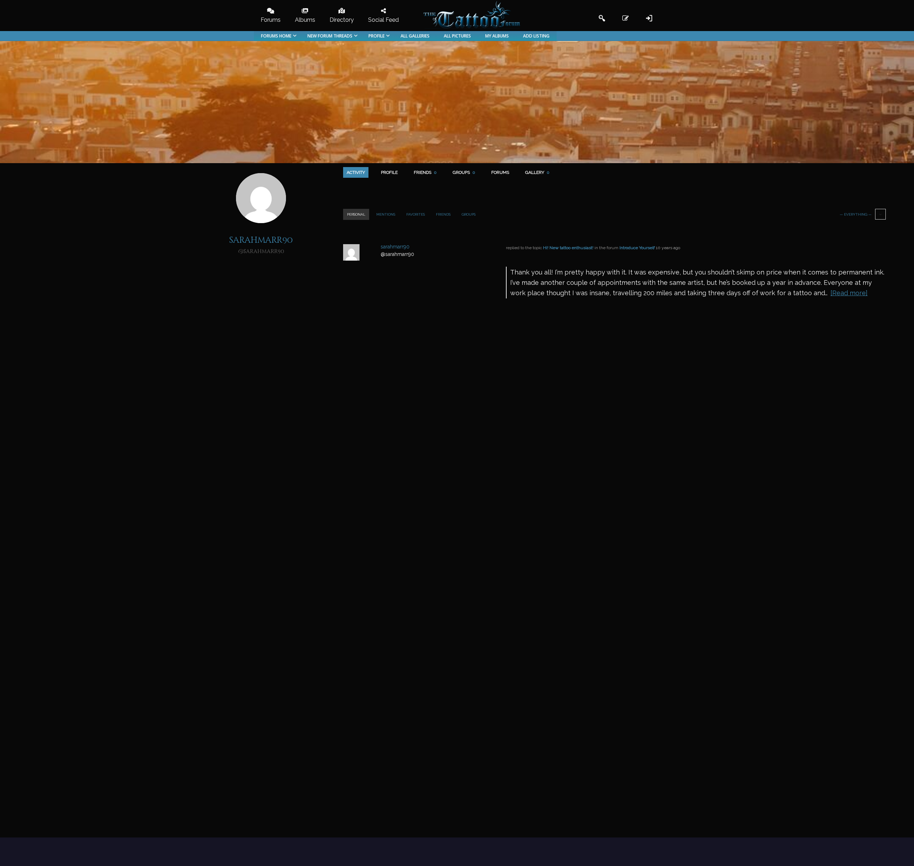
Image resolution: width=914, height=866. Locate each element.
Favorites (415, 214)
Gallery (537, 172)
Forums (500, 172)
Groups (464, 172)
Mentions (385, 214)
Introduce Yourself (637, 247)
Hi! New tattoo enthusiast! (568, 247)
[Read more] (849, 293)
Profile (389, 172)
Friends (425, 172)
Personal (356, 214)
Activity (356, 172)
